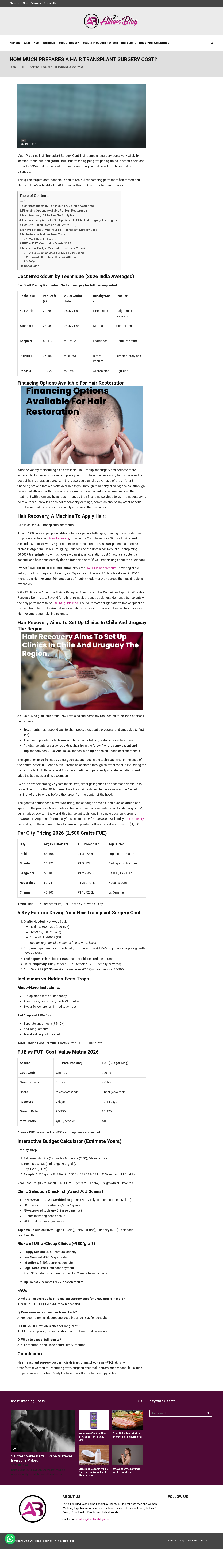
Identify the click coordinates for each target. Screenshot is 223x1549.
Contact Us (50, 3)
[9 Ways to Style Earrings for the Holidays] (127, 1455)
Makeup (15, 42)
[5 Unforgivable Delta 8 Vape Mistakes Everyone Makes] (43, 1431)
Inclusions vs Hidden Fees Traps (44, 234)
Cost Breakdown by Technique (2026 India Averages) (58, 206)
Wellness (49, 42)
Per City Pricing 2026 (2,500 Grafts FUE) (49, 225)
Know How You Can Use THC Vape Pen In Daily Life (92, 1436)
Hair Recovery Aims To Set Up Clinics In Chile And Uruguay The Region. (70, 220)
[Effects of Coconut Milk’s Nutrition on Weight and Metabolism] (94, 1455)
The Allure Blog (65, 1540)
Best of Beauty (68, 42)
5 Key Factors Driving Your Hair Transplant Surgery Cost (59, 229)
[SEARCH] (208, 1413)
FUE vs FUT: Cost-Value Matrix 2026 (46, 243)
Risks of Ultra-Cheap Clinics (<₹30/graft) (54, 257)
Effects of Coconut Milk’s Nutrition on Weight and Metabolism (93, 1472)
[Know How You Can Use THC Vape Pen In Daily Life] (94, 1420)
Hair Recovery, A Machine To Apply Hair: (49, 215)
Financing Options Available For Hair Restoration (54, 210)
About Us (15, 3)
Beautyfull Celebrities (154, 42)
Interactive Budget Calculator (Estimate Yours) (53, 248)
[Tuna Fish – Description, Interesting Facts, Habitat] (127, 1420)
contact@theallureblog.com (92, 1519)
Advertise (35, 3)
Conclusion (31, 266)
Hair (36, 42)
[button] (10, 1539)
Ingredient (128, 42)
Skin (27, 42)
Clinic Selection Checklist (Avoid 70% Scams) (57, 252)
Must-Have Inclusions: (43, 239)
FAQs (32, 261)
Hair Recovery (134, 819)
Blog (25, 3)
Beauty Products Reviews (100, 42)
